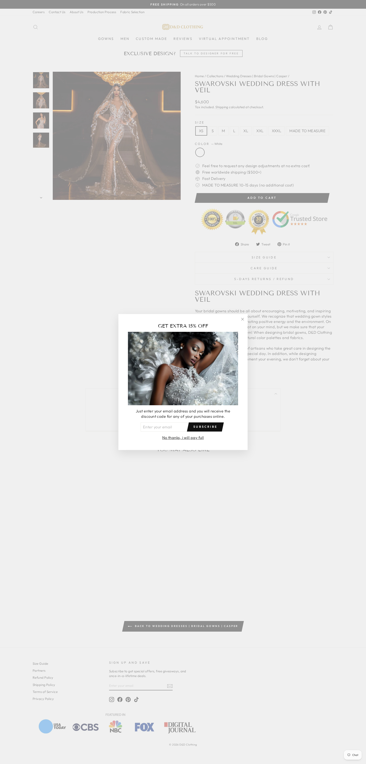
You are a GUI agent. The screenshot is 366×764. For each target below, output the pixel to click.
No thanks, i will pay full (183, 437)
